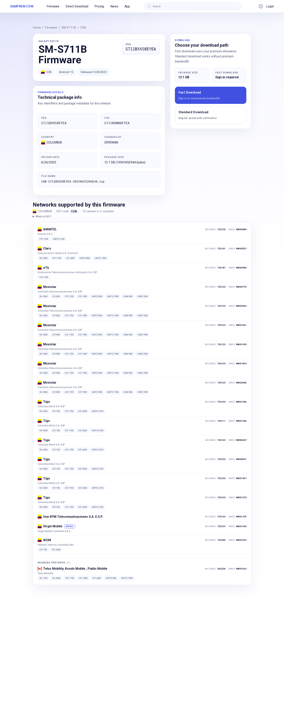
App (127, 6)
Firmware (53, 6)
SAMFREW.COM (21, 6)
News (114, 6)
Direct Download (77, 6)
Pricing (99, 6)
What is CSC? (43, 216)
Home (37, 27)
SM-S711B (68, 27)
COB (83, 27)
